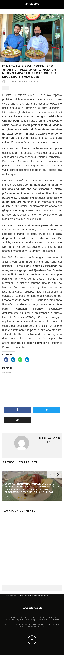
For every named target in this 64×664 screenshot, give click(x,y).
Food (5, 88)
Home (14, 617)
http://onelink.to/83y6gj (22, 317)
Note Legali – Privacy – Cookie (28, 620)
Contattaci (30, 617)
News (56, 620)
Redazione (12, 82)
